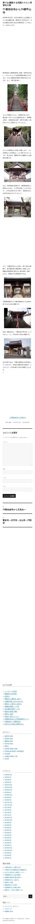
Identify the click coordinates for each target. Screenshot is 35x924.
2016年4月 (7, 830)
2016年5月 (7, 827)
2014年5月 (7, 855)
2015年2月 (7, 843)
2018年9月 (7, 797)
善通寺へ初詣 (8, 882)
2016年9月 (7, 822)
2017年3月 (7, 812)
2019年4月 (7, 792)
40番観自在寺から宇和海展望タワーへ (16, 719)
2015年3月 (7, 840)
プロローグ (8, 909)
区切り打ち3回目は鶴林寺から (14, 724)
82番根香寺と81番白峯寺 (12, 887)
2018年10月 (8, 795)
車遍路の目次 (8, 911)
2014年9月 (7, 853)
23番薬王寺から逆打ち (11, 880)
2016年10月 (8, 820)
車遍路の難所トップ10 (11, 706)
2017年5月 (7, 810)
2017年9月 (7, 807)
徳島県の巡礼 (8, 736)
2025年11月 (8, 775)
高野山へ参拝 (8, 714)
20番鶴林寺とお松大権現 (12, 875)
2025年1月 (7, 777)
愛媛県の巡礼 (8, 741)
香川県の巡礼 (26, 422)
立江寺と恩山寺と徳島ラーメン (14, 872)
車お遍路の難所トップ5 (12, 709)
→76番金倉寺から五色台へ (17, 417)
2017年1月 (7, 815)
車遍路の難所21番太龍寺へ (13, 877)
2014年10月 (8, 850)
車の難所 (7, 754)
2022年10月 (8, 785)
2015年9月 (7, 835)
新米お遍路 (8, 422)
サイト (4, 486)
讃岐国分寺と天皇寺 (10, 885)
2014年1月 (7, 858)
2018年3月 (7, 800)
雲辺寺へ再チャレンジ (11, 716)
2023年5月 (7, 782)
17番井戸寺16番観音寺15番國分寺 (15, 870)
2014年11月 (8, 848)
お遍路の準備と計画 (10, 756)
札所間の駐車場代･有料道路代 (14, 751)
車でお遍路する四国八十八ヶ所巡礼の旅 (17, 3)
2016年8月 (7, 825)
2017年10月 (8, 805)
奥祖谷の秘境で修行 (10, 711)
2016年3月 (7, 832)
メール (4, 477)
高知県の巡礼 (8, 738)
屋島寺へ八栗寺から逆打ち (13, 704)
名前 (4, 469)
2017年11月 (8, 802)
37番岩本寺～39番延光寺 (12, 721)
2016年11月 (8, 817)
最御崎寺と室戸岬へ (10, 694)
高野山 (6, 746)
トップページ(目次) (10, 691)
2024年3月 (7, 780)
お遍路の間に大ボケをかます (13, 701)
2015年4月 (7, 838)
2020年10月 (8, 787)
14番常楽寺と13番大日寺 (12, 867)
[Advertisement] (17, 49)
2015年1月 (7, 845)
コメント (5, 442)
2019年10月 (8, 790)
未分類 (6, 759)
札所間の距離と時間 (10, 749)
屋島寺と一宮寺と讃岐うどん (13, 890)
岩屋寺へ (7, 696)
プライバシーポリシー (11, 906)
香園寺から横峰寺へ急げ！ (13, 699)
